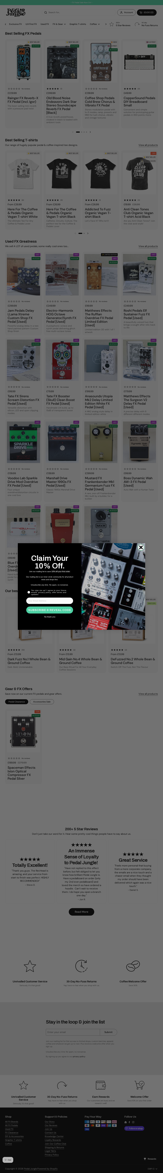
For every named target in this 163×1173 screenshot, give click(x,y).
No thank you (49, 617)
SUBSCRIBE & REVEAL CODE (49, 610)
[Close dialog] (141, 547)
